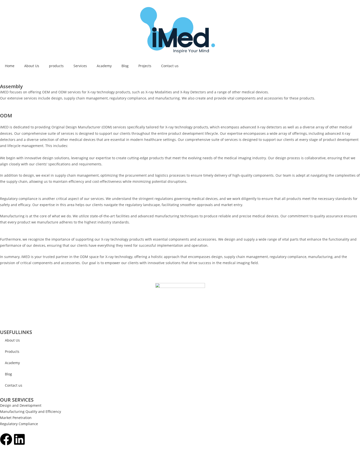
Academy (104, 65)
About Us (31, 65)
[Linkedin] (19, 439)
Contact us (170, 65)
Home (9, 65)
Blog (125, 65)
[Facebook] (6, 439)
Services (80, 65)
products (56, 65)
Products (12, 351)
